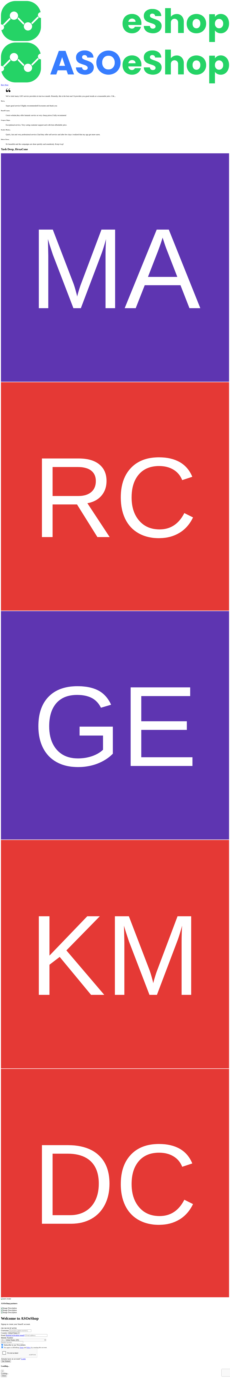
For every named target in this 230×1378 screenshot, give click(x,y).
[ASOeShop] (115, 41)
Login (23, 1359)
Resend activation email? (15, 1335)
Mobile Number (7, 1338)
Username (5, 1331)
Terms (21, 1347)
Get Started (6, 1361)
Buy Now (5, 85)
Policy (29, 1347)
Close (4, 1376)
